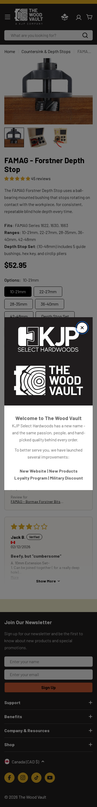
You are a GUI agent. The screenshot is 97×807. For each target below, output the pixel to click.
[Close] (82, 328)
